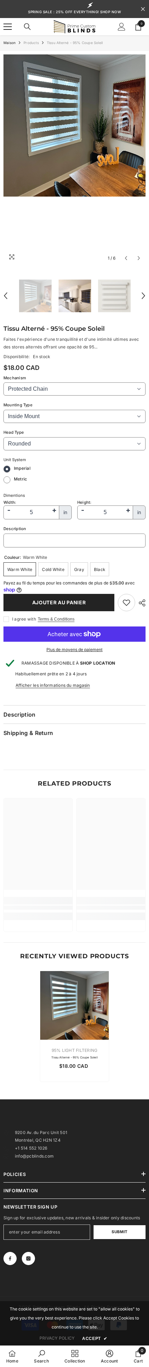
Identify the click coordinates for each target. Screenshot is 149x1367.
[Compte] (121, 27)
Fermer (143, 9)
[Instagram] (28, 1258)
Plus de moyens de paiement (74, 649)
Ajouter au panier (59, 602)
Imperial (22, 468)
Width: (9, 502)
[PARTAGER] (140, 603)
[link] (126, 602)
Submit (119, 1231)
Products (31, 43)
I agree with (24, 619)
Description (14, 528)
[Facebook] (10, 1258)
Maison (9, 43)
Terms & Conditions (56, 619)
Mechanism (14, 377)
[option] (74, 159)
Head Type (13, 432)
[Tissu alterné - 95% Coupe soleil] (74, 1005)
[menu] (7, 27)
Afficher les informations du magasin (53, 685)
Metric (20, 479)
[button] (126, 258)
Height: (84, 502)
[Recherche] (27, 27)
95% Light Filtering (75, 1050)
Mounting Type (18, 405)
